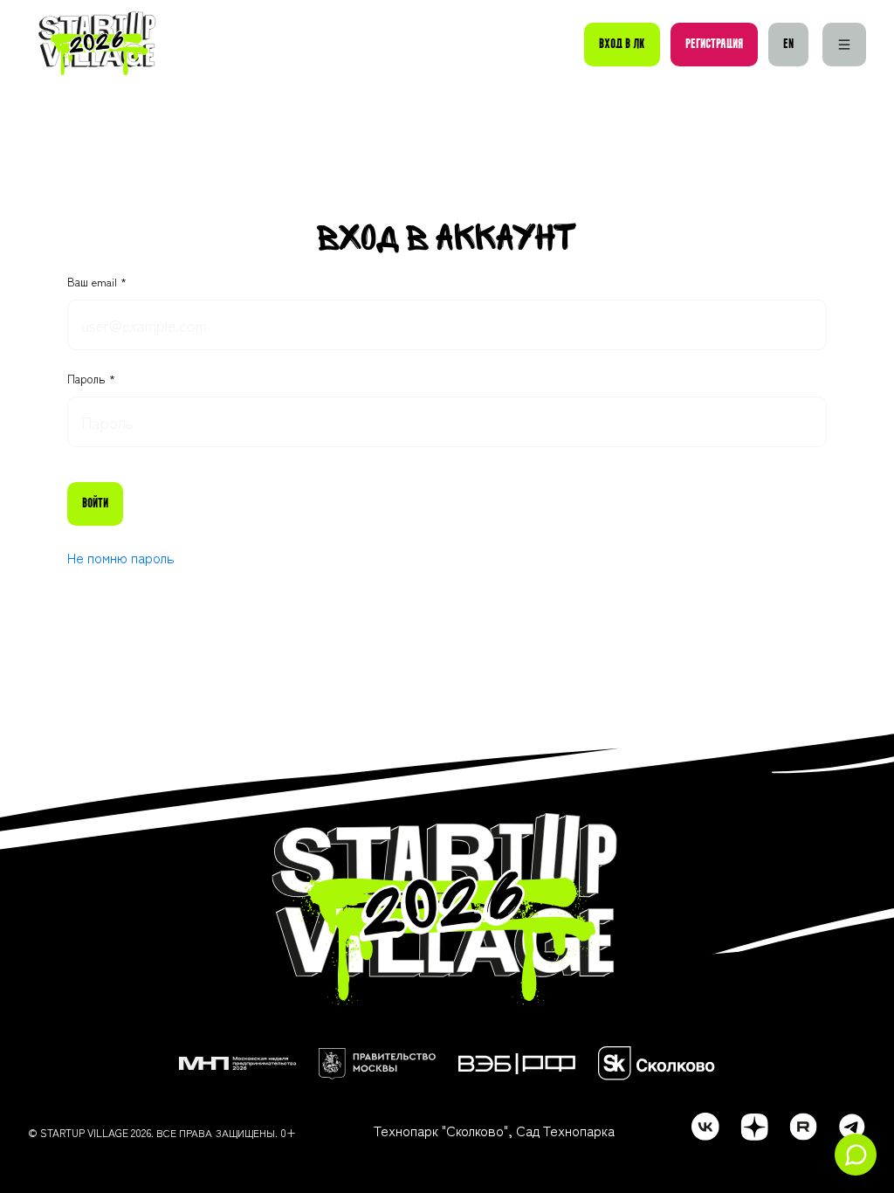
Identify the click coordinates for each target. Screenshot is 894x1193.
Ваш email (93, 282)
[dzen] (754, 1127)
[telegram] (852, 1127)
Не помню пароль (121, 557)
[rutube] (803, 1127)
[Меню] (844, 44)
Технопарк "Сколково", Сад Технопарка (494, 1130)
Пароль (88, 379)
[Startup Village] (98, 44)
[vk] (705, 1127)
